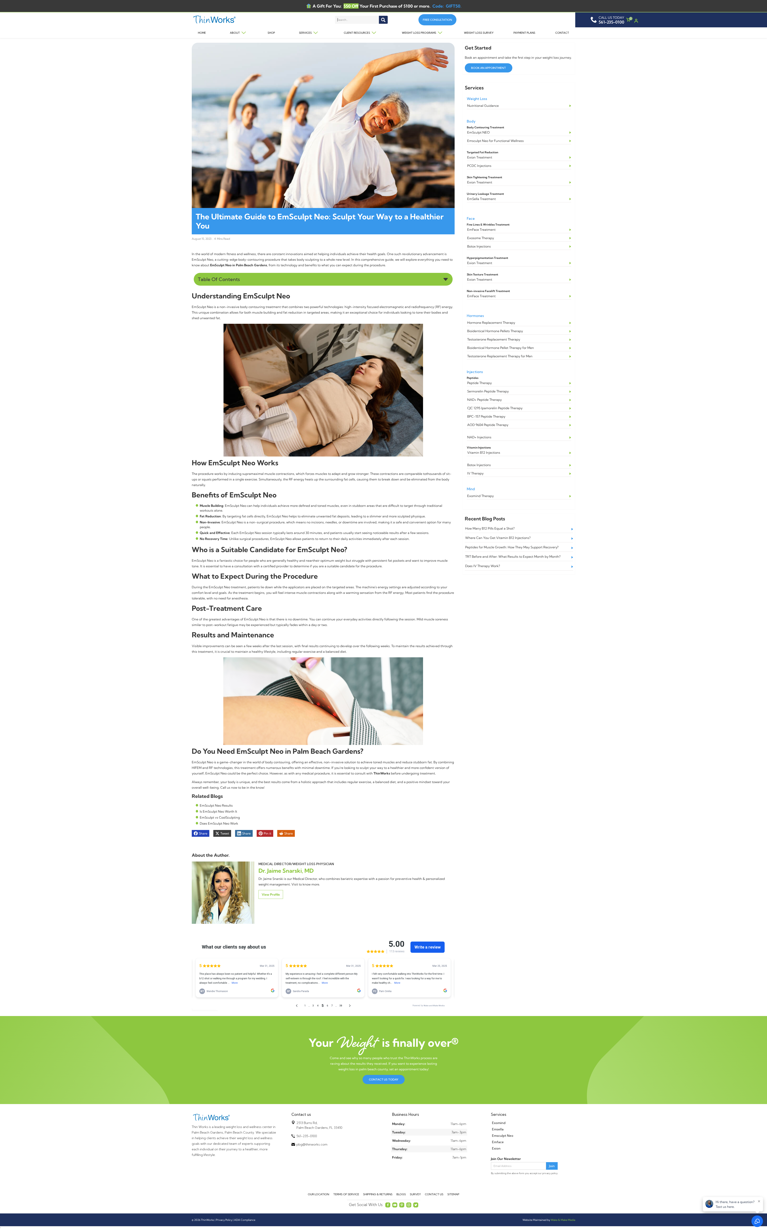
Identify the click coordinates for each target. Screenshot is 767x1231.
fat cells (247, 516)
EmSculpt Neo (202, 259)
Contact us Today (383, 1079)
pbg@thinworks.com (311, 1144)
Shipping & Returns (377, 1194)
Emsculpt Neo (502, 1136)
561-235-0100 (306, 1136)
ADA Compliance (244, 1219)
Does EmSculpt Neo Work (219, 823)
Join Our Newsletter (506, 1159)
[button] (235, 32)
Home (202, 32)
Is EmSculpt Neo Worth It (218, 811)
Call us (225, 787)
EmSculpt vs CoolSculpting (220, 817)
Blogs (401, 1194)
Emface (498, 1142)
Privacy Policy (224, 1219)
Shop (271, 32)
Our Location (318, 1194)
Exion (496, 1148)
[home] (230, 19)
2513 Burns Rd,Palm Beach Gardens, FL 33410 (319, 1125)
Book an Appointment (488, 68)
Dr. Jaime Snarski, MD (286, 870)
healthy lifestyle (263, 652)
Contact (562, 32)
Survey (415, 1194)
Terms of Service (346, 1194)
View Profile (271, 894)
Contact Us (434, 1194)
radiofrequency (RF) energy (431, 307)
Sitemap (453, 1194)
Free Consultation (437, 20)
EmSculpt (216, 587)
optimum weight (332, 561)
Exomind (499, 1123)
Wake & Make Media (563, 1219)
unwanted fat (210, 318)
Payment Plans (524, 32)
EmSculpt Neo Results (216, 805)
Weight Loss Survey (479, 32)
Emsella (498, 1129)
